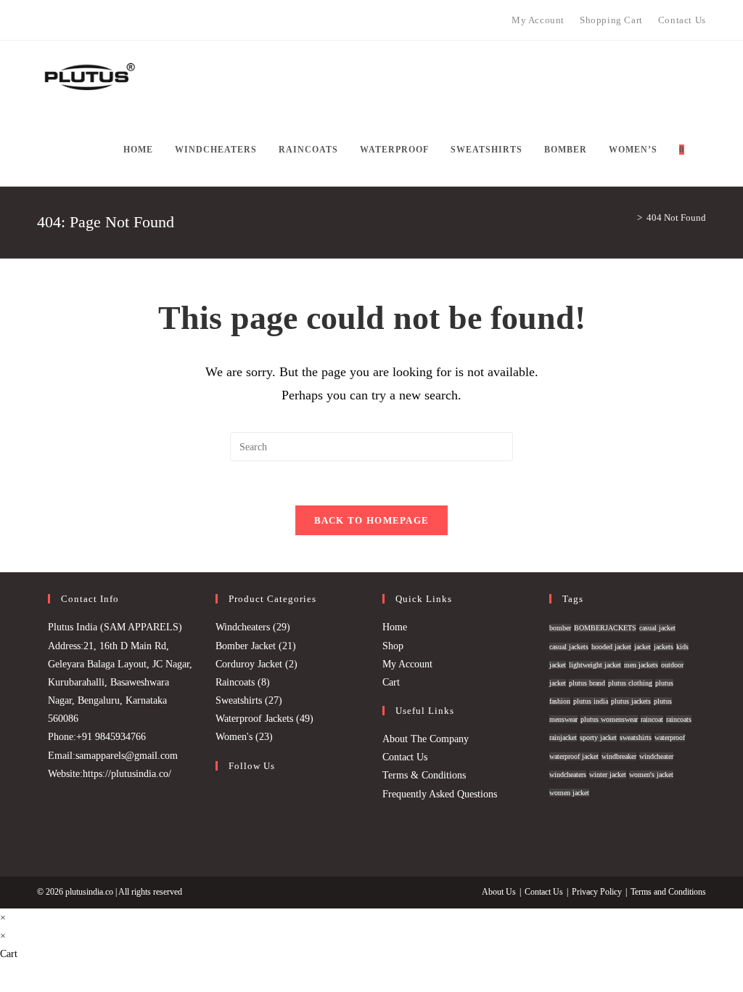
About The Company (425, 738)
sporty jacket (598, 737)
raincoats (678, 719)
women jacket (569, 793)
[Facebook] (43, 20)
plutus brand (587, 683)
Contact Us (404, 757)
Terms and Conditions (668, 892)
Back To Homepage (372, 520)
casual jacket (657, 628)
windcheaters (567, 774)
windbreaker (619, 756)
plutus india (590, 701)
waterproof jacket (574, 756)
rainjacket (563, 737)
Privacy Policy (597, 892)
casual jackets (568, 647)
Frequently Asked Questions (439, 794)
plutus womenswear (609, 719)
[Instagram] (57, 20)
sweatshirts (636, 737)
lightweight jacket (595, 665)
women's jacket (651, 774)
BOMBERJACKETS (605, 628)
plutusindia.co (89, 892)
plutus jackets (631, 701)
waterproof (669, 737)
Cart (391, 682)
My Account (407, 664)
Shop (392, 646)
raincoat (652, 719)
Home (394, 627)
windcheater (656, 756)
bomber (560, 628)
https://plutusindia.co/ (127, 773)
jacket (642, 647)
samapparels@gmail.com (126, 755)
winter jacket (607, 774)
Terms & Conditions (424, 775)
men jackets (641, 665)
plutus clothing (630, 683)
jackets (663, 647)
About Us (499, 892)
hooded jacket (611, 647)
